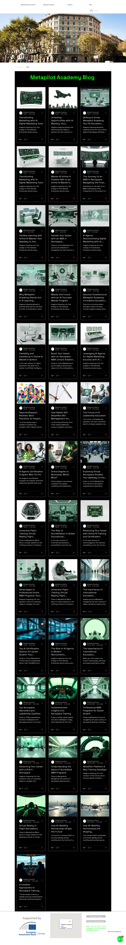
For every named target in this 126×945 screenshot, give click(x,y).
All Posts (20, 67)
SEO (27, 67)
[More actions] (43, 113)
